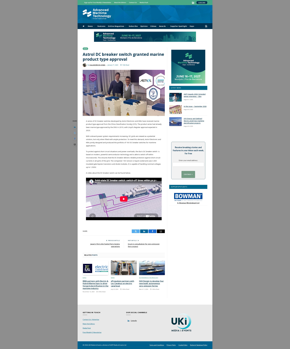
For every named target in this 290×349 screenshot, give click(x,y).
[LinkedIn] (74, 127)
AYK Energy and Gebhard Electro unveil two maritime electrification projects (194, 121)
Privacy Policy (171, 345)
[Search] (206, 26)
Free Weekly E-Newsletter (92, 332)
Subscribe (201, 2)
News (90, 26)
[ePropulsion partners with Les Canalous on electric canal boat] (124, 268)
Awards (162, 26)
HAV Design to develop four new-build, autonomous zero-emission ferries (151, 283)
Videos (153, 26)
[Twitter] (74, 132)
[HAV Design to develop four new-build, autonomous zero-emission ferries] (152, 268)
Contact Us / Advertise (91, 319)
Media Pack (144, 2)
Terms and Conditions (156, 345)
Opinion (144, 26)
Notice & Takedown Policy (198, 345)
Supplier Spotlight (178, 26)
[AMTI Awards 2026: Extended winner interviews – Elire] (175, 97)
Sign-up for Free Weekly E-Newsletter (97, 2)
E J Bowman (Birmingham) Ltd (188, 203)
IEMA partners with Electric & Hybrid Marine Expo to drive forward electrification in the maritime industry (95, 285)
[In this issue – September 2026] (175, 109)
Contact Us (133, 2)
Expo (192, 26)
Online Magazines (116, 26)
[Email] (74, 144)
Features (101, 26)
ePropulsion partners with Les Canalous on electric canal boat (122, 283)
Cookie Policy (182, 345)
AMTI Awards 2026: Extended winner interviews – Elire (194, 95)
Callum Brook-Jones (97, 65)
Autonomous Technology (148, 277)
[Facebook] (74, 138)
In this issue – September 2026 (195, 106)
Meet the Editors (120, 2)
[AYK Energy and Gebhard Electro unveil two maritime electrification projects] (175, 121)
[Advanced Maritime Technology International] (97, 14)
